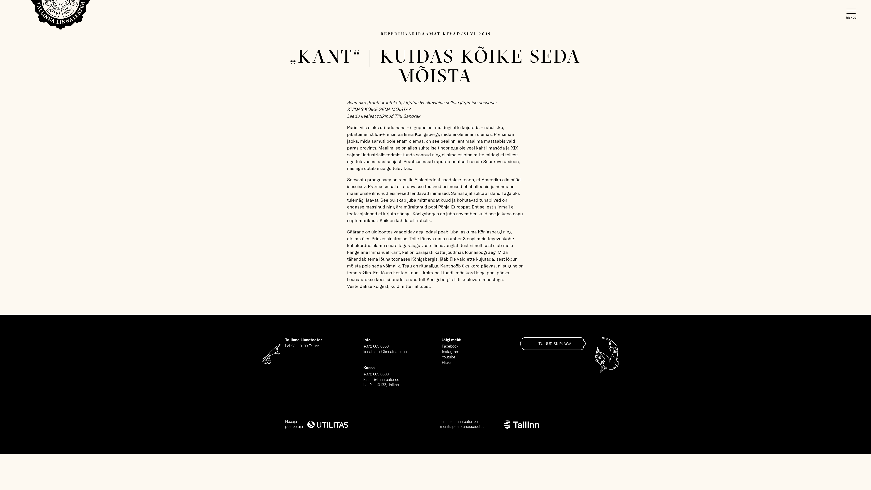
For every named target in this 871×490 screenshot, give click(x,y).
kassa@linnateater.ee (381, 379)
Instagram (450, 351)
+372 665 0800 (376, 374)
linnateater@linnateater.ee (385, 351)
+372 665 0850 (376, 346)
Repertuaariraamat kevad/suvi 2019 (436, 33)
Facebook (450, 346)
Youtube (448, 357)
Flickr (446, 362)
